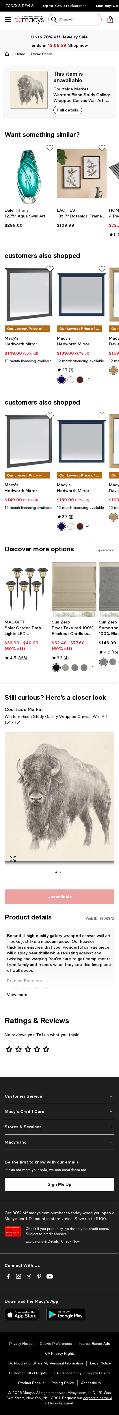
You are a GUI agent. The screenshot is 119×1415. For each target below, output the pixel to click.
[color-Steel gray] (84, 667)
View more (17, 994)
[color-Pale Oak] (113, 370)
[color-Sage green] (65, 667)
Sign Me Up (59, 1184)
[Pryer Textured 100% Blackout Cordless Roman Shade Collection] (74, 589)
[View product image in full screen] (12, 858)
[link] (30, 217)
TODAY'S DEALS (20, 6)
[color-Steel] (74, 667)
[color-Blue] (61, 379)
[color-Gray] (112, 661)
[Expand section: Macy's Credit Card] (59, 1111)
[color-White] (70, 379)
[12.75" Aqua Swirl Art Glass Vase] (30, 173)
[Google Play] (65, 1314)
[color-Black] (56, 667)
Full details (67, 109)
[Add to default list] (50, 147)
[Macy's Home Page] (29, 20)
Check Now (70, 1241)
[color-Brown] (80, 379)
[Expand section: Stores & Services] (59, 1126)
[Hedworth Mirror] (30, 294)
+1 (88, 380)
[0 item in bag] (110, 20)
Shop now (78, 45)
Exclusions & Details (42, 1241)
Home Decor (41, 54)
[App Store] (22, 1314)
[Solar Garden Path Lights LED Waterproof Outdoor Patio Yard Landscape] (27, 589)
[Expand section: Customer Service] (59, 1096)
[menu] (8, 19)
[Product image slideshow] (59, 806)
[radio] (61, 379)
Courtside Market (70, 88)
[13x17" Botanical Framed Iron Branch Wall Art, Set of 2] (82, 173)
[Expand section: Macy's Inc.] (59, 1142)
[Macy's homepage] (7, 54)
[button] (59, 806)
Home (20, 54)
